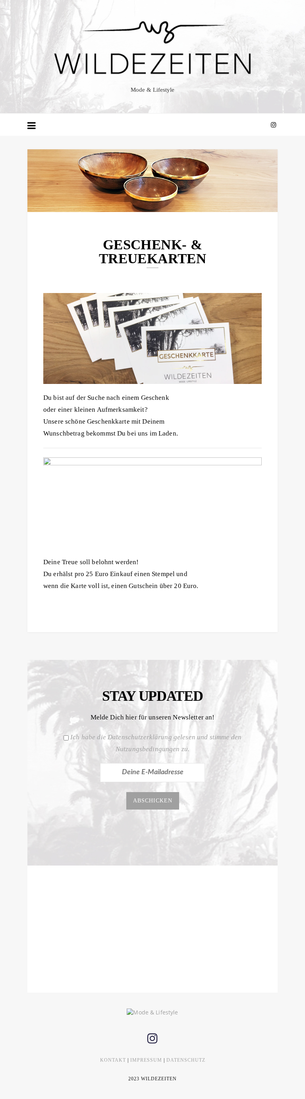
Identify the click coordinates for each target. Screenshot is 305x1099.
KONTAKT (113, 1060)
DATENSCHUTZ (185, 1060)
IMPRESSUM (146, 1060)
